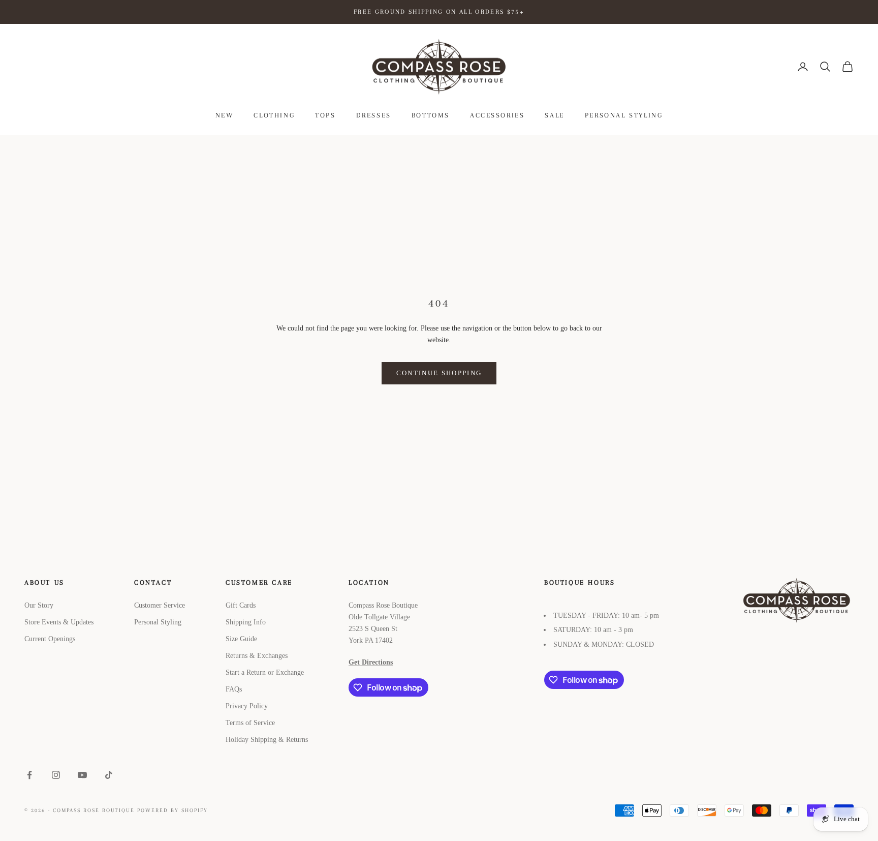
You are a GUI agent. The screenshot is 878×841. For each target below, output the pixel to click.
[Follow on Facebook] (29, 775)
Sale (554, 115)
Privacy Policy (247, 706)
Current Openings (49, 639)
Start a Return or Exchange (265, 672)
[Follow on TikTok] (109, 775)
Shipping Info (246, 622)
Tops (325, 115)
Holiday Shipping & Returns (267, 739)
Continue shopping (439, 373)
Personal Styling (624, 115)
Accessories (497, 115)
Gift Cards (241, 605)
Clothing (274, 115)
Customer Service (159, 605)
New (224, 115)
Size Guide (241, 639)
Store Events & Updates (58, 622)
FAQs (234, 689)
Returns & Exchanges (257, 655)
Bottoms (431, 115)
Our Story (38, 605)
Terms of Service (250, 723)
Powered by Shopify (172, 810)
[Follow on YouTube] (82, 775)
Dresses (373, 115)
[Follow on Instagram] (56, 775)
